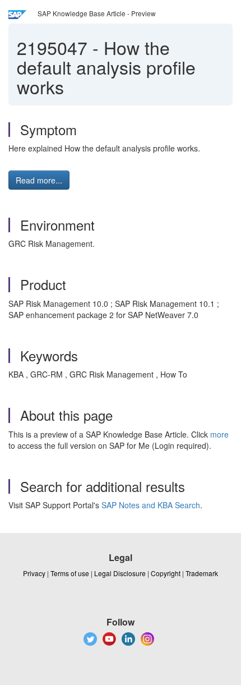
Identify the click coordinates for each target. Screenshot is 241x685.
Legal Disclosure (120, 573)
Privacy (34, 573)
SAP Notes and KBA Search (150, 505)
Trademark (202, 573)
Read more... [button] (39, 180)
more (219, 434)
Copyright (165, 573)
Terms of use (69, 573)
